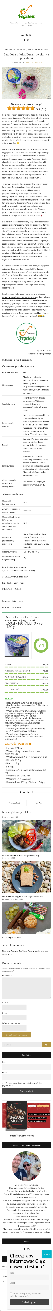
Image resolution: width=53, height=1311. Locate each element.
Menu (28, 35)
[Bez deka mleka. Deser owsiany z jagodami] (17, 645)
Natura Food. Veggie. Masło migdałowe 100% (22, 896)
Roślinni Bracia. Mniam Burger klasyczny (20, 855)
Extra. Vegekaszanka (11, 937)
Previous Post (14, 803)
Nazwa (5, 1002)
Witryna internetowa (11, 1023)
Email (4, 1072)
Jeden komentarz (34, 63)
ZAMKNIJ (46, 1254)
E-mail (5, 1013)
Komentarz (7, 975)
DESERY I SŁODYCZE (15, 50)
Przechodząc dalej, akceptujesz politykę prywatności (22, 1084)
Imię (4, 1062)
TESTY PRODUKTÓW (38, 50)
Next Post (38, 803)
